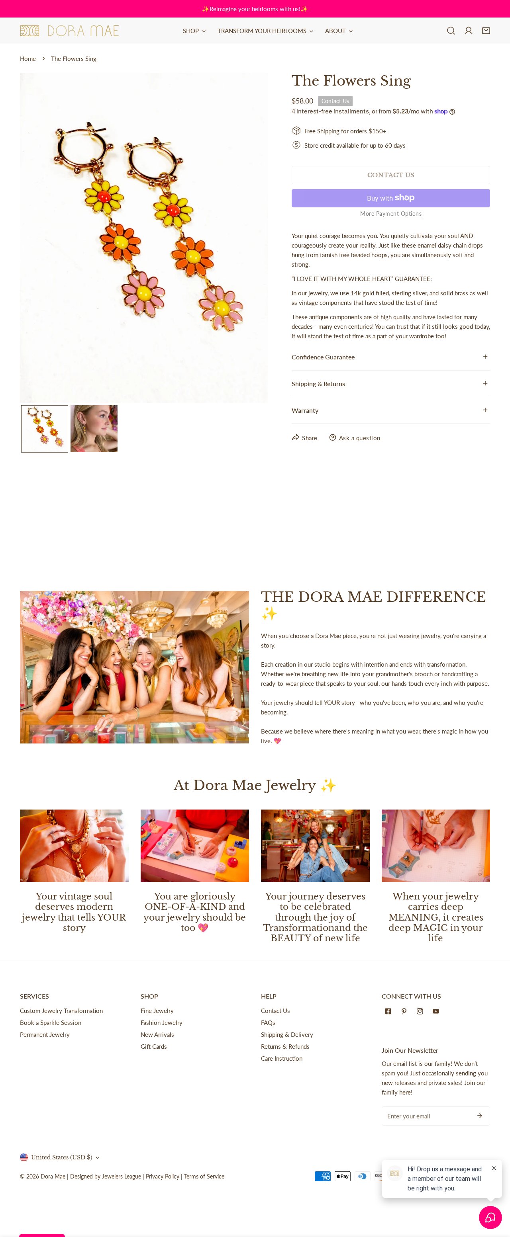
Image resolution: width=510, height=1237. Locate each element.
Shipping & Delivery (287, 1034)
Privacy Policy (162, 1176)
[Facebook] (390, 1011)
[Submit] (479, 1115)
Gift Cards (154, 1046)
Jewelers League (121, 1176)
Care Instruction (281, 1058)
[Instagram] (422, 1011)
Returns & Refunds (285, 1046)
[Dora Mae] (70, 31)
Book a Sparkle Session (50, 1022)
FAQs (268, 1022)
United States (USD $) (61, 1157)
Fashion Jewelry (161, 1022)
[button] (486, 30)
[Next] (249, 239)
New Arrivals (157, 1034)
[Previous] (38, 239)
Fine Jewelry (157, 1010)
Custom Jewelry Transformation (61, 1010)
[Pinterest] (406, 1011)
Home (28, 58)
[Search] (451, 30)
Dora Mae (53, 1176)
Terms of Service (204, 1176)
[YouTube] (437, 1011)
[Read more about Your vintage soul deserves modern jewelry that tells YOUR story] (74, 846)
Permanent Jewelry (45, 1034)
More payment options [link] (391, 213)
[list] (144, 238)
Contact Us (275, 1010)
